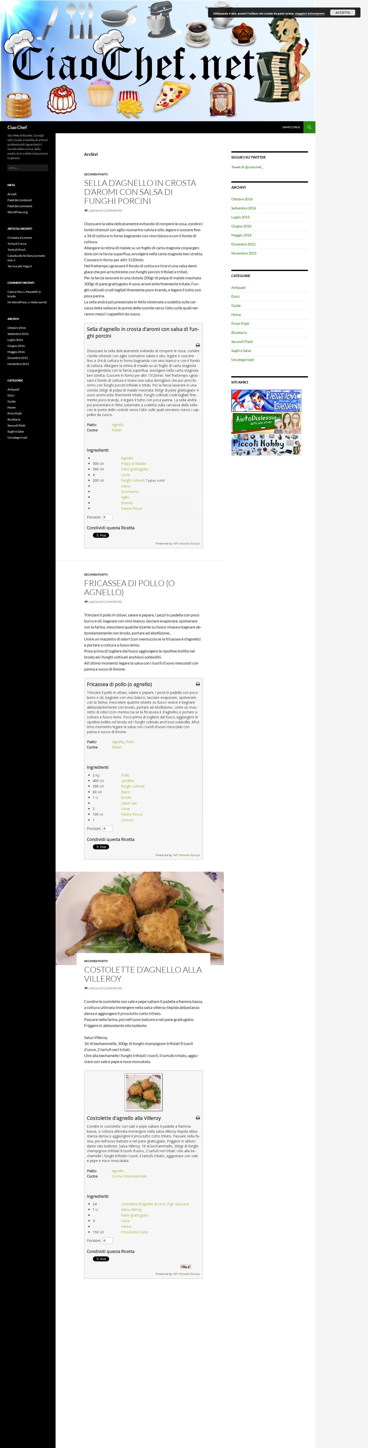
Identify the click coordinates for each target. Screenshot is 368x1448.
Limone (127, 820)
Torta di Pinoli (17, 249)
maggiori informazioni (309, 13)
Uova (125, 474)
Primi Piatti (240, 323)
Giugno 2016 (241, 226)
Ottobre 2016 (242, 199)
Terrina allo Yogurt (20, 266)
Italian (117, 430)
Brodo (126, 797)
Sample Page (291, 127)
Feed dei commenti (20, 206)
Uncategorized (242, 359)
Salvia (125, 486)
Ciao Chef (17, 127)
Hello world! (39, 302)
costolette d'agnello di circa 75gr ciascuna (155, 1204)
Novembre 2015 (244, 253)
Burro (125, 791)
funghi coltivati (133, 480)
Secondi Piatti (96, 174)
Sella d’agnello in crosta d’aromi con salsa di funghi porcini (140, 192)
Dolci (235, 296)
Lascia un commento (105, 210)
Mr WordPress (17, 302)
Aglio (125, 497)
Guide (236, 305)
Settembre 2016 (243, 208)
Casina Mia (15, 292)
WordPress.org (18, 212)
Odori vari (129, 803)
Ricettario (239, 332)
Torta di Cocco (17, 243)
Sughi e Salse (241, 350)
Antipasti (238, 287)
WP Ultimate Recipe (186, 543)
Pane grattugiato (134, 469)
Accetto (342, 12)
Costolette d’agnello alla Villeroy (143, 974)
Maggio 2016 (241, 235)
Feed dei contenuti (20, 200)
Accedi (12, 194)
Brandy (127, 502)
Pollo (130, 741)
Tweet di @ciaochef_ (247, 167)
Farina (126, 1226)
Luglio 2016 (240, 217)
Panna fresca (131, 508)
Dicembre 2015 (243, 244)
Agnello (118, 424)
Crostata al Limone (20, 237)
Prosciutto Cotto (134, 1232)
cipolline (127, 780)
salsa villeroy (131, 1209)
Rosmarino (130, 491)
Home (236, 314)
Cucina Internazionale (129, 1176)
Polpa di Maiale (133, 463)
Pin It (186, 1266)
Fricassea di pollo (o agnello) (129, 587)
